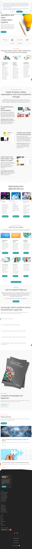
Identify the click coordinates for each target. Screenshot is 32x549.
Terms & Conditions (16, 542)
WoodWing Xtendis (3, 509)
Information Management (4, 496)
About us (2, 516)
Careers (2, 522)
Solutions (2, 490)
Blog (1, 517)
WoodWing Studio (3, 505)
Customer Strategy (3, 501)
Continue (19, 11)
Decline (26, 11)
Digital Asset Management (4, 492)
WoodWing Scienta (3, 508)
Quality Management (3, 498)
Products (2, 504)
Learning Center (3, 525)
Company (2, 514)
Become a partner (3, 521)
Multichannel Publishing (4, 493)
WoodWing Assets (3, 506)
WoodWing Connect (3, 510)
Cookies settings (12, 11)
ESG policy (2, 518)
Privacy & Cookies (16, 540)
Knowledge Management (4, 497)
